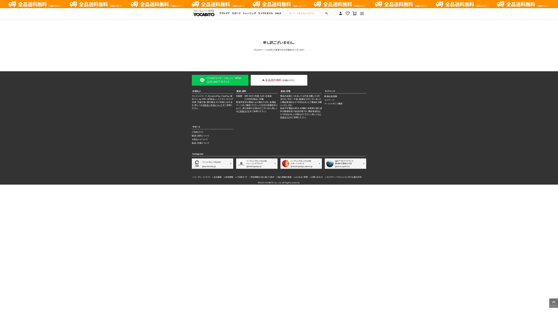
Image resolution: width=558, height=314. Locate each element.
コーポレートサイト (202, 177)
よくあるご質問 (301, 177)
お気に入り (347, 13)
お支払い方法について (212, 105)
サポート (196, 127)
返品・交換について (200, 143)
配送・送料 (241, 91)
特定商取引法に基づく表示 (262, 177)
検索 (326, 13)
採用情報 (229, 177)
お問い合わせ (317, 177)
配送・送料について (200, 136)
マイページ (340, 13)
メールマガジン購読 (333, 103)
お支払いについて (200, 139)
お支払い (196, 91)
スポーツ (236, 13)
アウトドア (224, 13)
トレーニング (249, 13)
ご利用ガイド (244, 111)
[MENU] (362, 13)
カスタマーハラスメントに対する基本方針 (344, 177)
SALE (278, 13)
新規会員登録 (330, 96)
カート (354, 13)
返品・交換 (285, 91)
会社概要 (218, 177)
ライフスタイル (265, 13)
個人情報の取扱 (285, 177)
